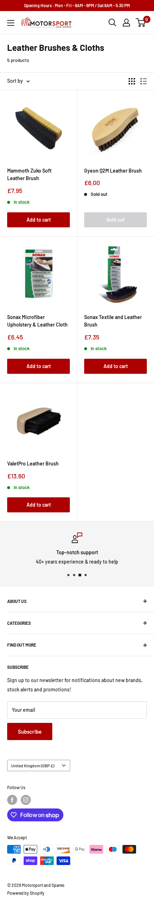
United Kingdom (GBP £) (32, 765)
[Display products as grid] (132, 81)
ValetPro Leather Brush (33, 463)
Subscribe (30, 731)
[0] (140, 22)
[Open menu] (10, 23)
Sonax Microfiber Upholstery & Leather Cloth (37, 321)
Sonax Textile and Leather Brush (113, 321)
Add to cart (39, 220)
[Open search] (112, 22)
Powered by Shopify (25, 892)
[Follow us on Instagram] (26, 800)
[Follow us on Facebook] (12, 800)
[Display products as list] (143, 81)
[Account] (126, 22)
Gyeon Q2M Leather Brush (113, 171)
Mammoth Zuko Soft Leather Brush (29, 175)
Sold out (115, 220)
